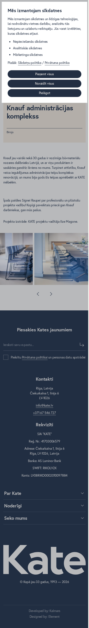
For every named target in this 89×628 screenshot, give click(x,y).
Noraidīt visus (44, 83)
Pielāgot (44, 93)
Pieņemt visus (44, 74)
